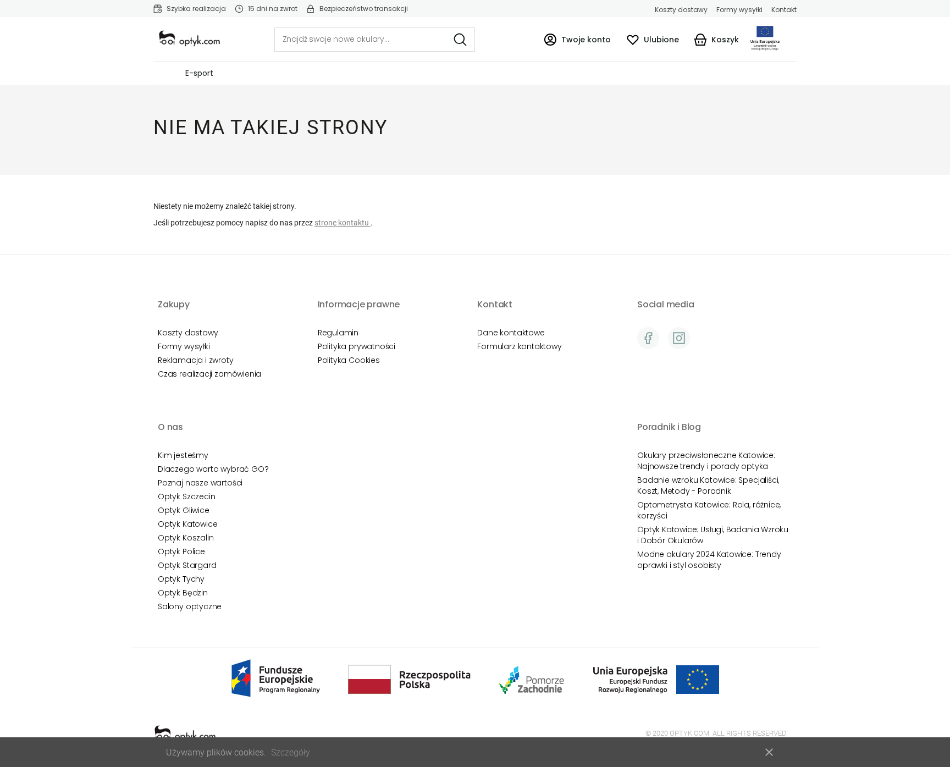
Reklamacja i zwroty (196, 360)
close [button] (769, 752)
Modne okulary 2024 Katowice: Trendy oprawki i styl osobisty (709, 560)
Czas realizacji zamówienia (209, 373)
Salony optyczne (190, 606)
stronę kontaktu (342, 222)
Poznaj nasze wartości (200, 482)
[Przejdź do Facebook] (648, 338)
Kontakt (784, 9)
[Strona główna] (189, 38)
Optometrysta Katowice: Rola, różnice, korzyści (709, 510)
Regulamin (338, 332)
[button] (577, 39)
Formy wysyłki (739, 9)
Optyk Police (181, 551)
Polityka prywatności (356, 346)
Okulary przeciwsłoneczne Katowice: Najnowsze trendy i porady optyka (706, 461)
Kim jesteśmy (183, 455)
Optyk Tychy (181, 578)
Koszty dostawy (681, 9)
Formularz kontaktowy (519, 346)
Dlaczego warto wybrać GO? (213, 468)
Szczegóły (290, 752)
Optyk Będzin (183, 592)
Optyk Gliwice (183, 510)
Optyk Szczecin (186, 496)
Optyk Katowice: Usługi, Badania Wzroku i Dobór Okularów (712, 535)
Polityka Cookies (349, 360)
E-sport (199, 73)
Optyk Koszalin (185, 537)
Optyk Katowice (187, 523)
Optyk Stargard (187, 565)
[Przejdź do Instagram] (679, 338)
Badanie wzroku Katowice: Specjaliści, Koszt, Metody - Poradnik (708, 485)
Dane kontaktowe (510, 332)
